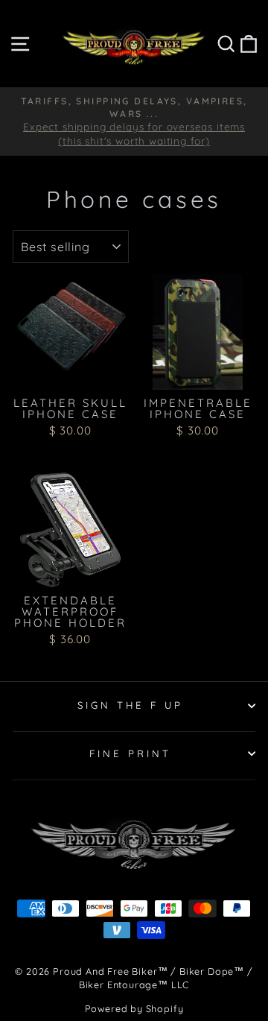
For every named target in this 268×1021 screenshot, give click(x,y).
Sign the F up (130, 705)
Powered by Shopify (134, 1008)
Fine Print (130, 753)
